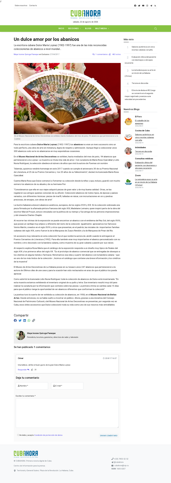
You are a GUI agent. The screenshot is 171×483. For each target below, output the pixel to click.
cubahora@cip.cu (121, 465)
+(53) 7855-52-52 (120, 459)
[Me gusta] (32, 370)
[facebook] (135, 5)
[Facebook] (16, 320)
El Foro (138, 116)
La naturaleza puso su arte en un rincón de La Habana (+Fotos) (140, 73)
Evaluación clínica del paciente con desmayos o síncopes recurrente (140, 60)
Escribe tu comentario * (26, 396)
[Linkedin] (25, 320)
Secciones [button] (73, 28)
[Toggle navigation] (155, 28)
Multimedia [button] (101, 28)
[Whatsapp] (29, 320)
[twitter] (139, 5)
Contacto (33, 5)
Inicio (61, 28)
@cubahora (118, 462)
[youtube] (143, 5)
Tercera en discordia (140, 83)
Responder (22, 370)
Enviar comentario (108, 436)
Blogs (88, 28)
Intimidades (140, 147)
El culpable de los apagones (142, 122)
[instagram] (147, 5)
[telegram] (151, 5)
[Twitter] (20, 320)
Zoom (138, 175)
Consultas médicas (144, 158)
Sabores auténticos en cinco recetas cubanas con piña (144, 137)
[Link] (33, 320)
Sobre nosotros (21, 5)
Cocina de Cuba (142, 130)
